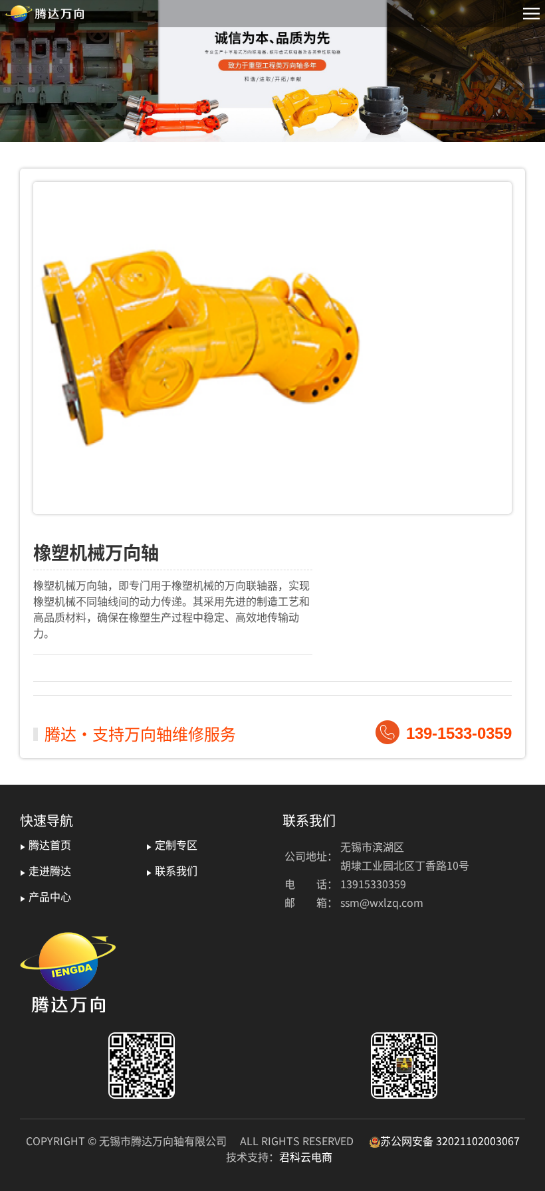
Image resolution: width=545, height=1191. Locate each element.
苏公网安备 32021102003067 (450, 1141)
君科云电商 (305, 1156)
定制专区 (171, 844)
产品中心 (45, 896)
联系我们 (171, 870)
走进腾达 (45, 870)
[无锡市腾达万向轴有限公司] (44, 13)
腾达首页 (45, 844)
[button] (531, 13)
